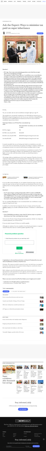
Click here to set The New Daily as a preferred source (16, 281)
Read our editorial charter (31, 426)
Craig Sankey (8, 32)
